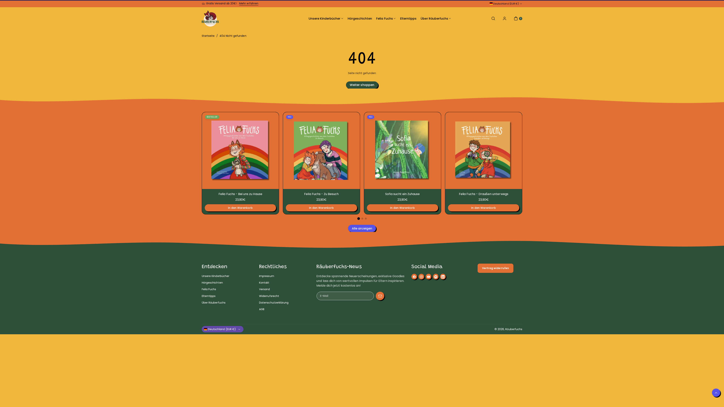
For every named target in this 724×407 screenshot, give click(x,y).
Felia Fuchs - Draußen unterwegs (483, 194)
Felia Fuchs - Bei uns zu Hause (240, 194)
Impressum (266, 276)
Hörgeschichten (212, 283)
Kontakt (264, 283)
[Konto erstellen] (504, 18)
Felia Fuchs (209, 289)
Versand (264, 289)
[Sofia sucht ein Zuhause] (402, 150)
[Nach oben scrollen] (716, 393)
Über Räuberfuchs (213, 302)
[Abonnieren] (380, 296)
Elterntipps (209, 296)
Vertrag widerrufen (495, 268)
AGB (261, 309)
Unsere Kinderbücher (215, 276)
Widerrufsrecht (269, 296)
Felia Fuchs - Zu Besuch (321, 194)
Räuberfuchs (513, 329)
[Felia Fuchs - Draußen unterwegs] (483, 150)
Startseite (208, 36)
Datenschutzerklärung (273, 302)
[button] (493, 18)
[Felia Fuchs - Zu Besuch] (321, 150)
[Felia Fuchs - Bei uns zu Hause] (240, 150)
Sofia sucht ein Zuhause (402, 194)
